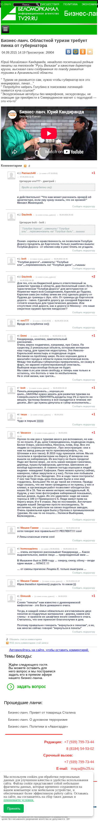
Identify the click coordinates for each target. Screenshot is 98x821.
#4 (18, 528)
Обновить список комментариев (26, 639)
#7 (18, 388)
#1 (18, 596)
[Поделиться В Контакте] (68, 52)
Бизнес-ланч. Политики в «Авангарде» (38, 726)
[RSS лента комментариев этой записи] (25, 166)
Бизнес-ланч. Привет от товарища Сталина (42, 712)
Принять (13, 808)
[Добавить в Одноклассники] (83, 52)
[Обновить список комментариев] (29, 166)
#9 (18, 321)
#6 (18, 414)
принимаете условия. (19, 800)
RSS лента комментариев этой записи (29, 643)
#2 (18, 581)
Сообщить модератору (83, 206)
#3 (18, 549)
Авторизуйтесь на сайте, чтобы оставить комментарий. (49, 650)
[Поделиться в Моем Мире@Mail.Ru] (75, 52)
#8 (18, 336)
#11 (18, 259)
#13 (19, 173)
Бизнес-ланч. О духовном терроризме (38, 719)
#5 (18, 433)
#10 (19, 277)
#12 (19, 215)
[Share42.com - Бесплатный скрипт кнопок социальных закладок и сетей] (90, 52)
